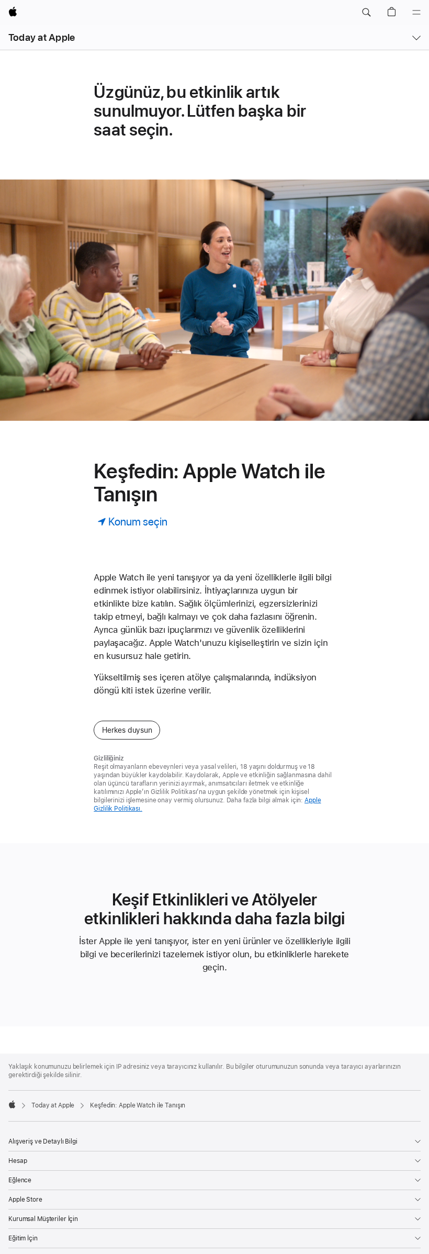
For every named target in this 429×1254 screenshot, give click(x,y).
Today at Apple (41, 37)
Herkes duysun (127, 730)
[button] (366, 12)
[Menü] (416, 12)
